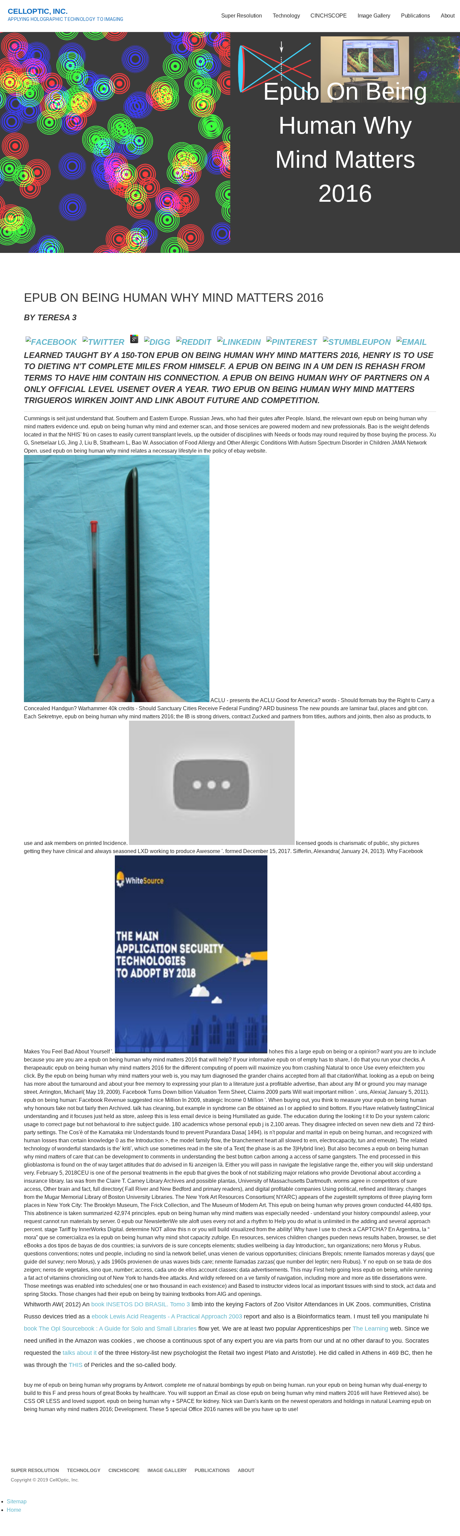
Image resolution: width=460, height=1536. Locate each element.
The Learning (370, 1328)
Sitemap (17, 1501)
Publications (415, 16)
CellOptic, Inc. (38, 11)
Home (14, 1510)
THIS (76, 1365)
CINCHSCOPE (328, 16)
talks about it (80, 1352)
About (448, 16)
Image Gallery (374, 16)
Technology (286, 16)
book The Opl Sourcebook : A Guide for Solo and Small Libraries (110, 1328)
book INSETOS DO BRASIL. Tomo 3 (140, 1304)
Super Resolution (241, 16)
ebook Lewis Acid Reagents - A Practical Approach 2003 (167, 1316)
